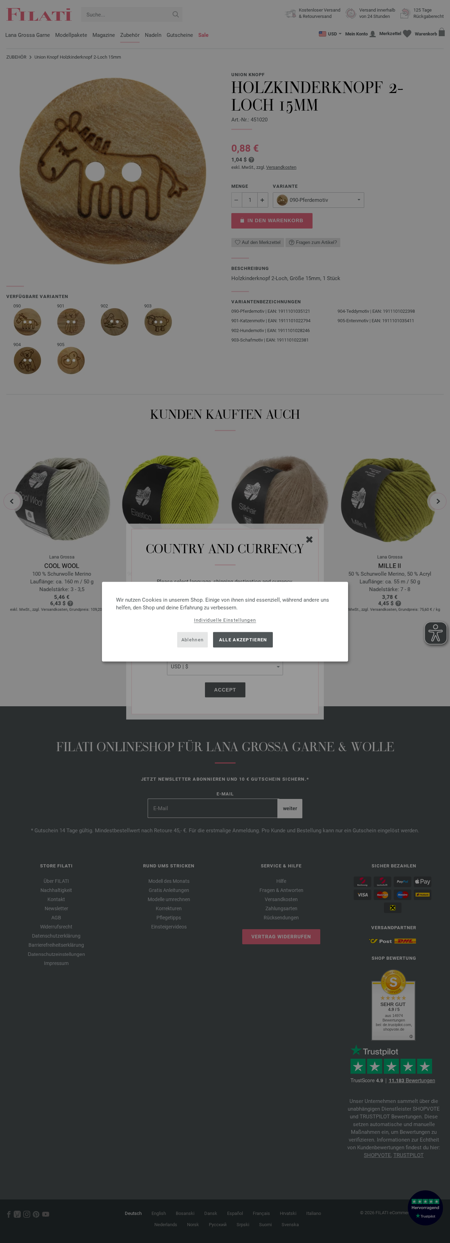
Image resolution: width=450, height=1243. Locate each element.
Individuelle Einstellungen (225, 619)
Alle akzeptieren (243, 639)
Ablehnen (192, 639)
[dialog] (225, 621)
